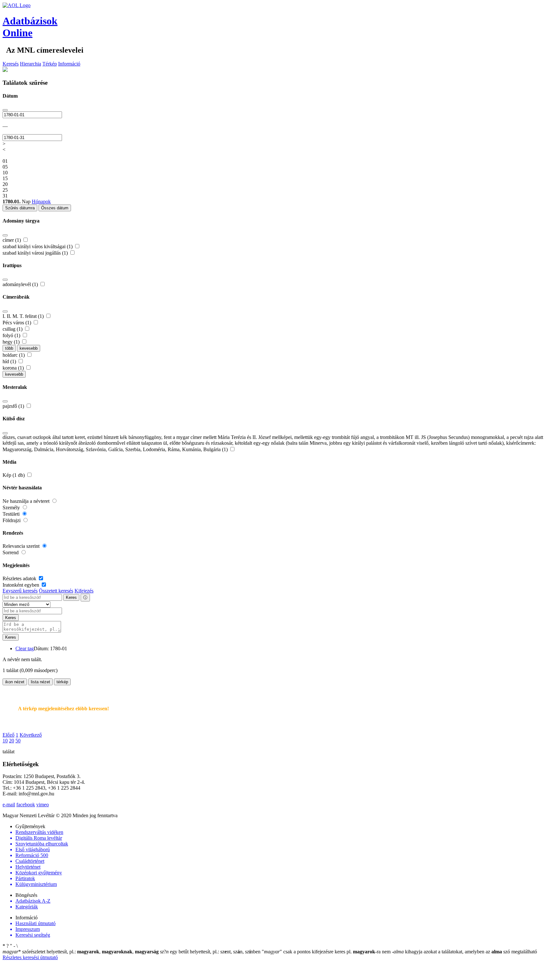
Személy (12, 507)
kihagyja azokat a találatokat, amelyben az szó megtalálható (464, 951)
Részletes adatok (20, 578)
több (9, 348)
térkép (62, 681)
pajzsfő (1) (14, 406)
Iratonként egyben (21, 585)
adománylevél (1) (21, 284)
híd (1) (10, 361)
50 (18, 740)
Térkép (49, 63)
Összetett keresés (56, 590)
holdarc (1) (14, 355)
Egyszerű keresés (20, 590)
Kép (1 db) (14, 475)
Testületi (12, 514)
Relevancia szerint (22, 546)
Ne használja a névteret (27, 501)
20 (11, 740)
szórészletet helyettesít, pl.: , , (81, 951)
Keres (71, 597)
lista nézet (40, 681)
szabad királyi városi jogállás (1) (36, 253)
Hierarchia (30, 63)
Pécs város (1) (17, 322)
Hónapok (41, 201)
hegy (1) (12, 342)
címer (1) (12, 240)
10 (5, 740)
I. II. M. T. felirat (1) (24, 316)
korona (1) (14, 368)
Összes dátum (54, 208)
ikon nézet (14, 681)
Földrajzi (12, 520)
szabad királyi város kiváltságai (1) (38, 246)
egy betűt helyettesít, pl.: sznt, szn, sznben (211, 951)
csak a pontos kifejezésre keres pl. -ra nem (327, 951)
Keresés (11, 63)
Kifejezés (84, 590)
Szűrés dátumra (20, 208)
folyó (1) (12, 335)
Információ (69, 63)
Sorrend (11, 552)
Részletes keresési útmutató (30, 957)
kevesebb (29, 348)
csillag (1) (13, 329)
